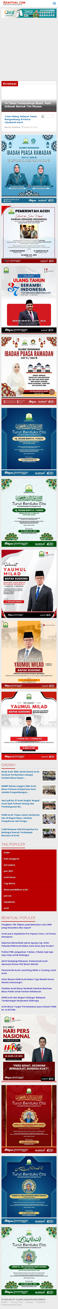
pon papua (9, 864)
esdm (7, 852)
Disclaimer (41, 1302)
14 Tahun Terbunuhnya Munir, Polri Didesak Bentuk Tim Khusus (27, 104)
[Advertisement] (29, 51)
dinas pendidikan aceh (16, 889)
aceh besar (10, 877)
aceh (6, 908)
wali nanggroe (11, 858)
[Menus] (54, 3)
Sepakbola (9, 902)
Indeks (4, 1302)
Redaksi (29, 1302)
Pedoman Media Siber (11, 1304)
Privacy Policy (17, 1302)
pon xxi (7, 895)
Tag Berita (9, 883)
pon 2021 (8, 871)
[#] (29, 13)
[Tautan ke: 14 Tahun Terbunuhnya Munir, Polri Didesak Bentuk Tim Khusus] (29, 96)
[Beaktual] (14, 3)
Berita (8, 127)
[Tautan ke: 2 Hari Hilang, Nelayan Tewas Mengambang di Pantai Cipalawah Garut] (47, 118)
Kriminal (16, 127)
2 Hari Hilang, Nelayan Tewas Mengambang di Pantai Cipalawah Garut (21, 119)
